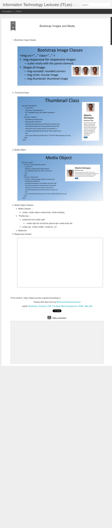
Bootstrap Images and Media (57, 26)
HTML (81, 306)
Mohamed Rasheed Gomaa (69, 302)
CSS (49, 306)
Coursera (42, 306)
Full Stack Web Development (64, 306)
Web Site (88, 306)
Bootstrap (33, 306)
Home (18, 11)
